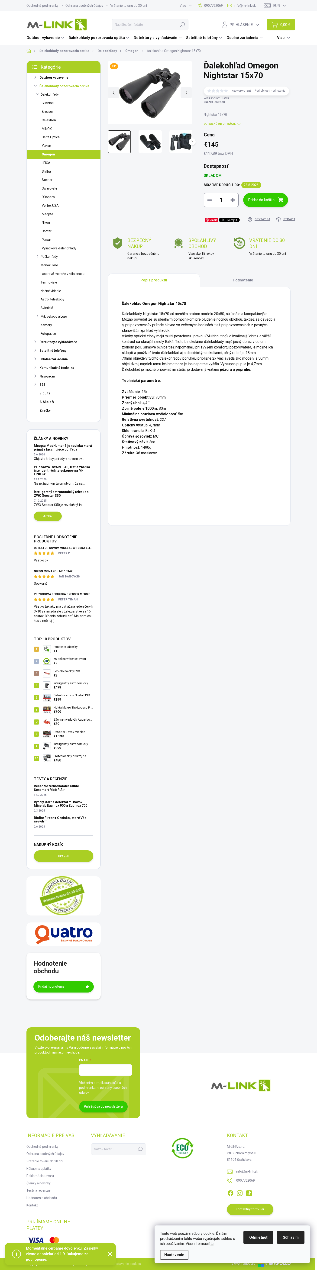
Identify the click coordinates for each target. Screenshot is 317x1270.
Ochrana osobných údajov (84, 5)
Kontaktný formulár (250, 1209)
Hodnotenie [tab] (243, 280)
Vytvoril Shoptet (243, 1263)
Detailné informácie (220, 124)
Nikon (46, 222)
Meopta (47, 214)
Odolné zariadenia (53, 359)
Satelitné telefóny (52, 350)
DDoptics (48, 197)
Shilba (46, 171)
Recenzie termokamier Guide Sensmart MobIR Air (56, 787)
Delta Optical (51, 137)
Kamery (46, 325)
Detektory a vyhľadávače (58, 342)
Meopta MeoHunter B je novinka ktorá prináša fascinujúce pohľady (63, 447)
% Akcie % (47, 402)
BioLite (44, 393)
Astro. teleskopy (52, 299)
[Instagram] (239, 1192)
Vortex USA (50, 205)
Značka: (214, 102)
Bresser (47, 111)
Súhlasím (291, 1237)
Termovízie (49, 282)
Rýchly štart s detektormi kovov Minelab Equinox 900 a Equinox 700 (60, 803)
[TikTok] (249, 1192)
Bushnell (48, 103)
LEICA (46, 163)
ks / (63, 856)
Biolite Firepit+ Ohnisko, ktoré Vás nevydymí (60, 819)
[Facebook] (230, 1192)
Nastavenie (174, 1255)
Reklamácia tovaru (40, 1176)
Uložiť (213, 220)
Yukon (46, 146)
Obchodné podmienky (42, 5)
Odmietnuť (258, 1237)
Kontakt (32, 1205)
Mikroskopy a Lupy (54, 316)
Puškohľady (49, 256)
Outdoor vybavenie (53, 77)
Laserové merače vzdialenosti (62, 274)
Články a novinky (38, 1183)
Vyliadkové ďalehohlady (59, 248)
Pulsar (46, 240)
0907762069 (245, 1180)
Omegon (48, 154)
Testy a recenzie (38, 1190)
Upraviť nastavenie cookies (121, 1264)
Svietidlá (47, 308)
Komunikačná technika (56, 368)
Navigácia (47, 376)
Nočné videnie (51, 291)
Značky (45, 410)
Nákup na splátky (38, 1168)
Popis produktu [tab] (153, 280)
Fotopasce (48, 333)
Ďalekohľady (50, 94)
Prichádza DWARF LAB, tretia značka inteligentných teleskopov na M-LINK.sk (62, 470)
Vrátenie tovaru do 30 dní (128, 5)
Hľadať (182, 24)
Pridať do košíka (261, 200)
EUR (276, 5)
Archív (47, 516)
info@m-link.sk (247, 1171)
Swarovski (49, 188)
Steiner (47, 180)
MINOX (47, 129)
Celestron (49, 120)
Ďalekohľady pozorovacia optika (64, 86)
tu (211, 1243)
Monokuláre (49, 265)
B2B (42, 385)
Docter (47, 231)
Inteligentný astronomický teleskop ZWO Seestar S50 (61, 493)
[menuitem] (45, 38)
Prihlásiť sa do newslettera (103, 1106)
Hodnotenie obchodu (41, 1198)
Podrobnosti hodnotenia (270, 90)
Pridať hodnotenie (51, 986)
